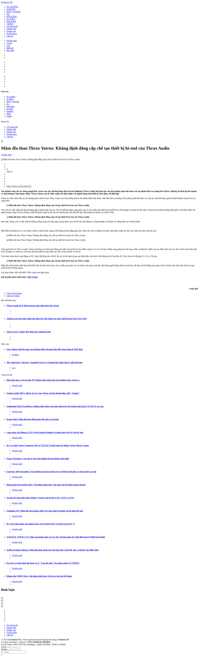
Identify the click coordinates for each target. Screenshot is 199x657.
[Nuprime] (2, 603)
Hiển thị (9, 48)
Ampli (9, 43)
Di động (10, 99)
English (9, 111)
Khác (8, 114)
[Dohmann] (2, 598)
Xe (7, 104)
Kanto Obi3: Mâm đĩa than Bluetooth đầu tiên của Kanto (32, 419)
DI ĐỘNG (11, 9)
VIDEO (9, 24)
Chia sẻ (14, 293)
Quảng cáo (11, 31)
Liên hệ (9, 36)
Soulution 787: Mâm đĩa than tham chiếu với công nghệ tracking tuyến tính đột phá (44, 511)
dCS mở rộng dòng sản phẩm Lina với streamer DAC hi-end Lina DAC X (40, 524)
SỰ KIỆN (10, 19)
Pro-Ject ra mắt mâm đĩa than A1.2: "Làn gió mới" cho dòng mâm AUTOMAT (42, 563)
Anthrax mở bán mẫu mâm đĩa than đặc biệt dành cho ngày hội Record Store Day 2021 (46, 318)
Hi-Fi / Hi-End (12, 101)
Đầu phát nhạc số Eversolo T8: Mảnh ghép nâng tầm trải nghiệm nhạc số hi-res (42, 380)
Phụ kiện (10, 50)
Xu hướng (10, 97)
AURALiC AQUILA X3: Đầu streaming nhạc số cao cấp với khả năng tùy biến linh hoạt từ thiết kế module (55, 537)
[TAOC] (2, 606)
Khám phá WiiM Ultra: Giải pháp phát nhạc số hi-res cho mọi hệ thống (39, 576)
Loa (8, 45)
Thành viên (11, 29)
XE (7, 14)
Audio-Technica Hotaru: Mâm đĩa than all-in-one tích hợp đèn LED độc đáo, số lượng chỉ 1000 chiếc (52, 550)
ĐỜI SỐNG (11, 16)
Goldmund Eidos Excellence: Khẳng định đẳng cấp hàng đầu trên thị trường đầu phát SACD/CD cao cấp (55, 406)
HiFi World (32, 277)
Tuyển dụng (11, 33)
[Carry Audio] (2, 601)
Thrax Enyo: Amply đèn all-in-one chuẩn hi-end (28, 332)
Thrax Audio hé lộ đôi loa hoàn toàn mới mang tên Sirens (32, 305)
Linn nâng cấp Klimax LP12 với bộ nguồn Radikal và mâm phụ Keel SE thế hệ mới (44, 432)
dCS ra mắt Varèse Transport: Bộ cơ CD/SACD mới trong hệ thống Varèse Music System (47, 445)
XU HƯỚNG (12, 7)
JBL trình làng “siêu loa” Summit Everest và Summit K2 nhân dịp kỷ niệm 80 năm (44, 362)
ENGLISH (11, 21)
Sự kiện (9, 109)
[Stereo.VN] (6, 2)
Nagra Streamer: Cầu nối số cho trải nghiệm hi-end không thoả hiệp (37, 458)
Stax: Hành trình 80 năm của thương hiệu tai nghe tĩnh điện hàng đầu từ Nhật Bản (44, 349)
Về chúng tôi (12, 26)
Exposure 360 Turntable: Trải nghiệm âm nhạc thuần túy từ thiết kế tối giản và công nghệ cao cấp (51, 471)
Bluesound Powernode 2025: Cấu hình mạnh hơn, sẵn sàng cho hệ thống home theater (46, 485)
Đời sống (10, 106)
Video (9, 116)
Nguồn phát (11, 41)
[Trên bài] (2, 141)
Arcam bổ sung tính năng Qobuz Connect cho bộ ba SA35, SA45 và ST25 (40, 498)
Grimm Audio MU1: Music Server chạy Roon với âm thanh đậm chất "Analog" (43, 393)
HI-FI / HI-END (13, 12)
